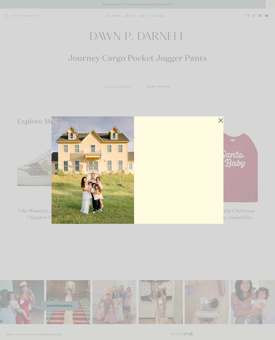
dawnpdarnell (60, 306)
